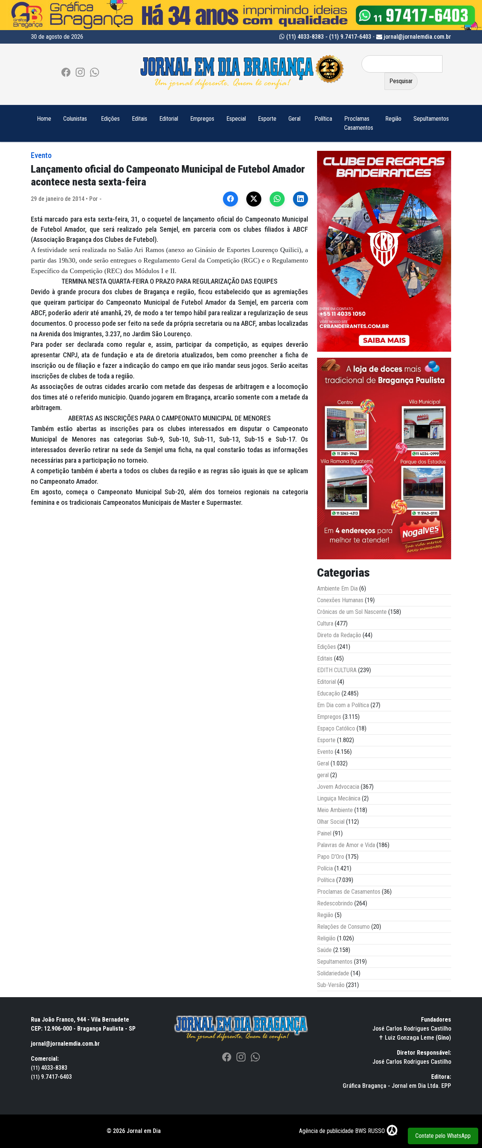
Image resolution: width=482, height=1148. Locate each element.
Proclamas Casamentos (358, 123)
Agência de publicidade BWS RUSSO (342, 1130)
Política (323, 118)
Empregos (202, 118)
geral (323, 775)
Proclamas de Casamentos (348, 891)
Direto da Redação (339, 635)
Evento (41, 155)
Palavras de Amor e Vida (346, 845)
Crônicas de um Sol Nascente (352, 611)
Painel (324, 833)
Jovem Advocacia (338, 786)
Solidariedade (333, 973)
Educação (328, 693)
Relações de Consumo (343, 926)
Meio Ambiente (335, 810)
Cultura (325, 623)
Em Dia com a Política (343, 705)
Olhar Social (331, 821)
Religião (326, 938)
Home (44, 118)
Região (393, 118)
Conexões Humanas (340, 600)
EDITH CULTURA (337, 670)
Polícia (325, 868)
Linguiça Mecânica (338, 798)
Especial (236, 118)
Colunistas (75, 118)
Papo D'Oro (330, 856)
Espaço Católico (336, 728)
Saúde (324, 950)
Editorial (168, 118)
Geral (294, 118)
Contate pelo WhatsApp (443, 1135)
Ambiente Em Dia (337, 588)
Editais (139, 118)
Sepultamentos (431, 118)
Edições (110, 118)
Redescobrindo (335, 903)
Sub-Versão (331, 985)
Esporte (267, 118)
